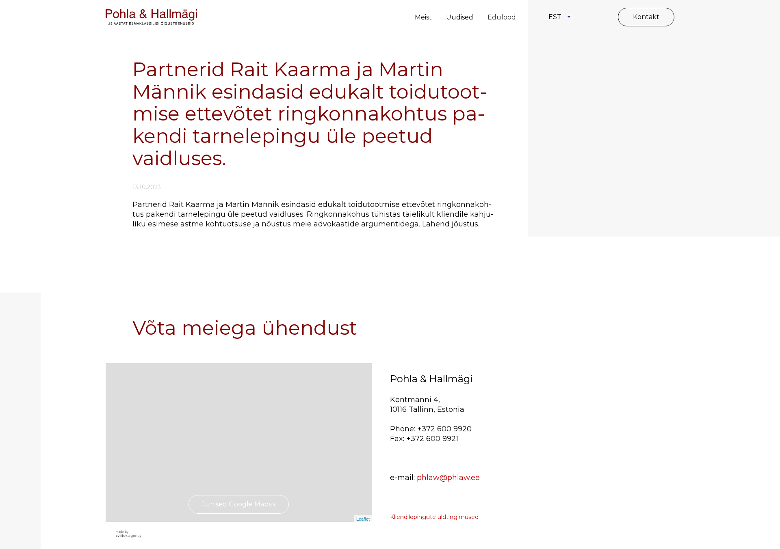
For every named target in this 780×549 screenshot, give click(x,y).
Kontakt (646, 17)
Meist (423, 17)
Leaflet (363, 518)
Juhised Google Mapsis (238, 504)
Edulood (502, 17)
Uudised (459, 17)
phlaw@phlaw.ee (448, 477)
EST (554, 17)
